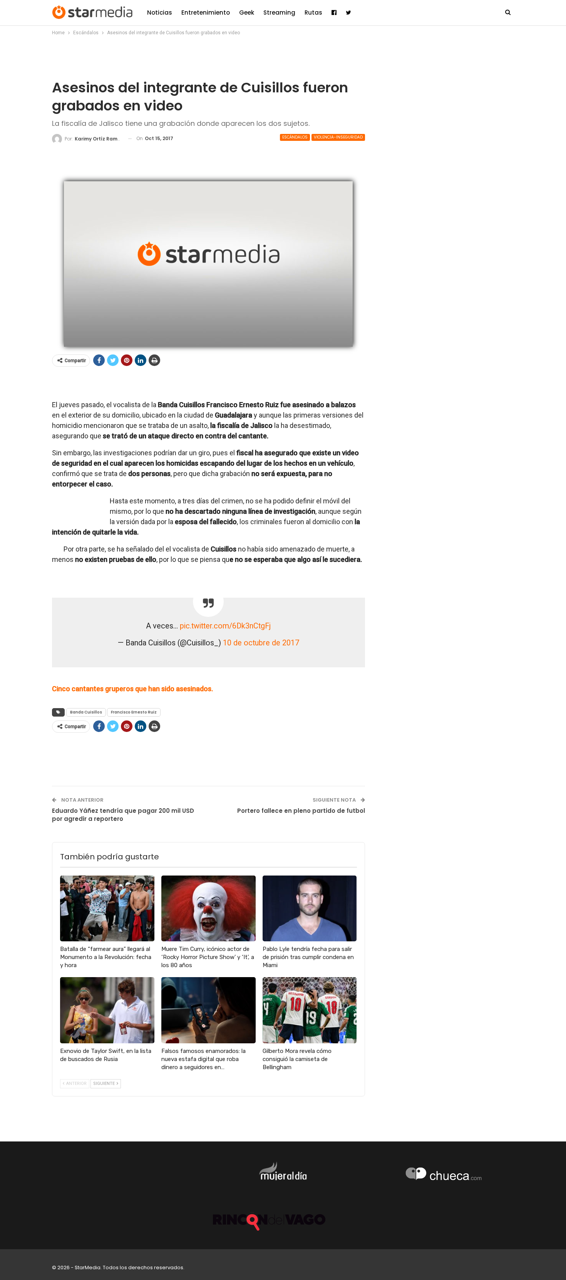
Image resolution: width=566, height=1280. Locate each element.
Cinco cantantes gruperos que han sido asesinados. (132, 689)
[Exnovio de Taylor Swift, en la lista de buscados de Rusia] (107, 1010)
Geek (246, 12)
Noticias (159, 12)
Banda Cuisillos (86, 712)
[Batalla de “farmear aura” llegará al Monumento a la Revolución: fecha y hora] (107, 908)
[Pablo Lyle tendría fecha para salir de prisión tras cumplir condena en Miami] (310, 908)
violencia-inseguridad (338, 137)
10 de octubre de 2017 (261, 642)
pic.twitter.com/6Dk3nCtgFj (225, 626)
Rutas (313, 12)
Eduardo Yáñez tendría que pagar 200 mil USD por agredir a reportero (123, 815)
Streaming (279, 12)
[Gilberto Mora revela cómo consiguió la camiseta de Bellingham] (310, 1010)
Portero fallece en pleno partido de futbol (301, 811)
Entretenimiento (205, 12)
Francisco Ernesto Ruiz (134, 712)
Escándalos (295, 137)
